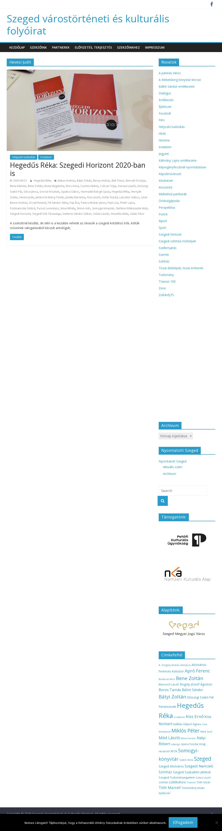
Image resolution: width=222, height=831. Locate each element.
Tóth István (203, 782)
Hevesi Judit (26, 197)
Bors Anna (72, 186)
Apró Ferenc (197, 671)
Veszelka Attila (119, 214)
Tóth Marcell (170, 787)
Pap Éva (74, 203)
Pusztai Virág (197, 744)
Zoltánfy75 (166, 295)
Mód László (169, 737)
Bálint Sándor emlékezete (177, 86)
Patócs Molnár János (93, 203)
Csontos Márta (89, 186)
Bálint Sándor (192, 690)
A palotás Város (170, 73)
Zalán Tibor (137, 214)
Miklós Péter (185, 730)
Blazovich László (169, 684)
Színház (164, 261)
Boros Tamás (170, 689)
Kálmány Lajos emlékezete (178, 160)
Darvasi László (127, 186)
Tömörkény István (193, 788)
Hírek (162, 133)
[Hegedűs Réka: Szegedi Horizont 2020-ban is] (80, 72)
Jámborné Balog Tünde (49, 197)
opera (185, 744)
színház (163, 782)
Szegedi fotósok (170, 234)
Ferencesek (167, 706)
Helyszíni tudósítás (23, 157)
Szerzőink (38, 47)
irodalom (179, 717)
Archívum (169, 474)
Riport (163, 221)
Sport (162, 228)
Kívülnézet (166, 181)
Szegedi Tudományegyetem (177, 777)
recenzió (164, 751)
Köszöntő (165, 187)
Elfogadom (183, 822)
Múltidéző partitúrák (173, 194)
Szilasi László (101, 214)
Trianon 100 (167, 281)
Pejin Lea (113, 203)
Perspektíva (167, 207)
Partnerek (61, 47)
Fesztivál (165, 113)
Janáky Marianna (75, 197)
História (164, 140)
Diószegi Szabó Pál (200, 697)
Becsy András (101, 180)
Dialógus (165, 93)
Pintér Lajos (127, 203)
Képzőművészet (170, 174)
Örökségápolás (169, 201)
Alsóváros (185, 665)
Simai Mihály (67, 208)
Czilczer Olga (108, 186)
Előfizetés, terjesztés (93, 47)
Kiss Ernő (195, 716)
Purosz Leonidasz (48, 208)
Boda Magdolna (54, 186)
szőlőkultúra (177, 782)
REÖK (174, 751)
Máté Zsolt (206, 731)
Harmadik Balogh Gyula (95, 191)
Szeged (202, 758)
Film (162, 120)
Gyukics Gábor (70, 191)
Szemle (164, 254)
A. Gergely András (169, 665)
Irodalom (46, 157)
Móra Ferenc (188, 738)
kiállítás (178, 724)
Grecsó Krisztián (49, 191)
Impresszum (155, 47)
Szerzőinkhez (128, 47)
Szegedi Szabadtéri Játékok (192, 772)
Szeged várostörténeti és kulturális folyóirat (88, 24)
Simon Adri (83, 208)
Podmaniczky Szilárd (22, 208)
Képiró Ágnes (192, 724)
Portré (163, 214)
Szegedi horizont (20, 214)
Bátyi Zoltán (84, 180)
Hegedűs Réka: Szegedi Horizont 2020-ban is (77, 169)
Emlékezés (166, 100)
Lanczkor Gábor (129, 197)
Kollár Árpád (110, 197)
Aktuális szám (172, 467)
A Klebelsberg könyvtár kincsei (180, 80)
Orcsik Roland (37, 203)
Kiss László (93, 197)
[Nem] (216, 822)
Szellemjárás (167, 248)
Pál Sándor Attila (58, 203)
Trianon (191, 782)
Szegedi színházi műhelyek (177, 241)
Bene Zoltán (35, 186)
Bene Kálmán (18, 186)
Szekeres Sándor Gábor (76, 214)
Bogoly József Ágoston (196, 684)
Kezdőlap (17, 47)
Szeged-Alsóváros (171, 766)
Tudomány (166, 275)
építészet (164, 793)
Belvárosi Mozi (167, 679)
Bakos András (66, 180)
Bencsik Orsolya (135, 180)
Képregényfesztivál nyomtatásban (182, 167)
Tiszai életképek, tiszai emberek (181, 268)
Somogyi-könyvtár (103, 208)
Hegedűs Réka (43, 180)
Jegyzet (164, 154)
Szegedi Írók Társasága (46, 214)
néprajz (175, 744)
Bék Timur (118, 180)
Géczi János (31, 191)
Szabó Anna (186, 759)
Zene (162, 288)
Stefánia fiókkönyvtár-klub (132, 208)
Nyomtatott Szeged (172, 461)
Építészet (165, 107)
